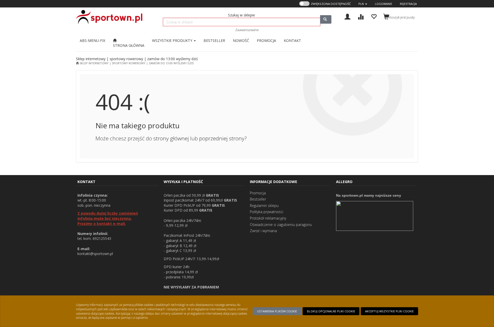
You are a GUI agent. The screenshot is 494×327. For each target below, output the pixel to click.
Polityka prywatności (266, 211)
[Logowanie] (347, 16)
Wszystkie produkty (172, 40)
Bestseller (258, 199)
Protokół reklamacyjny (268, 218)
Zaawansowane (247, 30)
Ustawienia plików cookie (277, 311)
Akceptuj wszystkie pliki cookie (389, 311)
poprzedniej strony (221, 138)
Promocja (258, 192)
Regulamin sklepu (264, 205)
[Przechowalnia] (373, 16)
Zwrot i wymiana (263, 230)
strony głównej (171, 138)
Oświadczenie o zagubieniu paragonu (281, 224)
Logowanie (383, 4)
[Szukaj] (325, 19)
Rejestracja (408, 4)
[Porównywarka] (360, 16)
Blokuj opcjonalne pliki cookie (331, 311)
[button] (363, 3)
